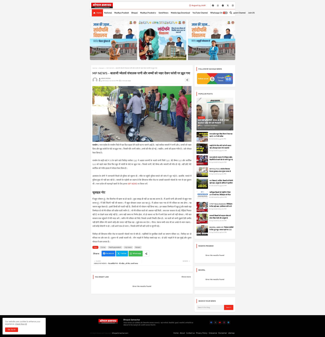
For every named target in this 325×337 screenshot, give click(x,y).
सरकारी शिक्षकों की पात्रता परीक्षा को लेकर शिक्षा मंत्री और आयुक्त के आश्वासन (220, 218)
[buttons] (213, 5)
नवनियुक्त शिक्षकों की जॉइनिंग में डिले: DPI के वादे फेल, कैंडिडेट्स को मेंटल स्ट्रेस (220, 194)
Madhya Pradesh (121, 13)
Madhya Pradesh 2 (148, 13)
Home (99, 13)
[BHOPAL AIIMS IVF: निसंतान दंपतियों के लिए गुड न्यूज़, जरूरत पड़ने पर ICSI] (202, 230)
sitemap (231, 333)
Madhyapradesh (115, 247)
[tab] (97, 12)
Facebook (110, 253)
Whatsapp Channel (218, 13)
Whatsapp (137, 253)
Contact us (190, 333)
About (182, 333)
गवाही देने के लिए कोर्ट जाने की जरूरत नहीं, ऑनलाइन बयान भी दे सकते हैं (220, 147)
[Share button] (146, 253)
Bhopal (134, 13)
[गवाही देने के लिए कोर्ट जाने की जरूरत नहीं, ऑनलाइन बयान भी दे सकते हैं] (202, 149)
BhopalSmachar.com (120, 333)
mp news (128, 247)
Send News (163, 13)
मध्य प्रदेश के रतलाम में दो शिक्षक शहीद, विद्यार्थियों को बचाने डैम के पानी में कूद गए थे (221, 159)
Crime (103, 247)
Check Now (20, 324)
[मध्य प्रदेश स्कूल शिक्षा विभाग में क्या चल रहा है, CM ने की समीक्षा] (202, 137)
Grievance (213, 333)
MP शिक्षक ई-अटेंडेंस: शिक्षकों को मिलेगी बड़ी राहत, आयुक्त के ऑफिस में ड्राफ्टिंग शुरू (221, 183)
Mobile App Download (180, 13)
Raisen (101, 68)
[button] (225, 13)
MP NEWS (132, 184)
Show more (186, 277)
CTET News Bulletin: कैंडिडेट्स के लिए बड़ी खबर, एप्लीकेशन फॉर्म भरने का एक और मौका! (220, 206)
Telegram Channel (237, 13)
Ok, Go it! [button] (11, 330)
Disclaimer (222, 333)
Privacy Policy (201, 333)
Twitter (123, 253)
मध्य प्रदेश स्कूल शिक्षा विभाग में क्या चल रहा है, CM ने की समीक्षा (220, 135)
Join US (251, 13)
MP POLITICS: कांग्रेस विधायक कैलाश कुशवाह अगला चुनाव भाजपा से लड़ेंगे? (220, 171)
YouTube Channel (200, 13)
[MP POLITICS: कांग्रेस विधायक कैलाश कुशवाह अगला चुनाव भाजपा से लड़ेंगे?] (202, 172)
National (108, 13)
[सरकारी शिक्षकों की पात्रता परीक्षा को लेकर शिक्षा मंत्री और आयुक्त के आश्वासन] (202, 219)
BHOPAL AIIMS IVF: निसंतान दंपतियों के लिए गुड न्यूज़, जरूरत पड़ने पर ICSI (221, 228)
